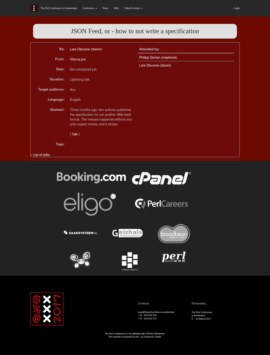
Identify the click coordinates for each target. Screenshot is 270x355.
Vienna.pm (78, 59)
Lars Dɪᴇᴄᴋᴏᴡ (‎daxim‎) (86, 48)
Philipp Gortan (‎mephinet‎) (158, 57)
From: (59, 59)
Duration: (57, 79)
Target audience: (51, 89)
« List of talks (40, 154)
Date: (60, 69)
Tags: (60, 144)
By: (61, 48)
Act (137, 337)
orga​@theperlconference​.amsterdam (156, 312)
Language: (56, 99)
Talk (75, 134)
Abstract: (57, 109)
